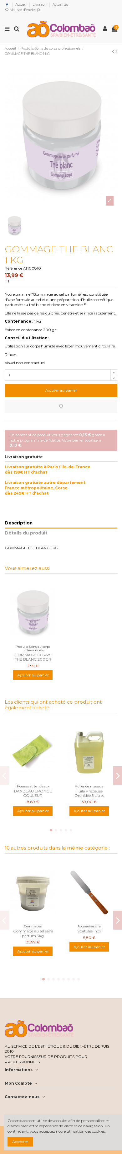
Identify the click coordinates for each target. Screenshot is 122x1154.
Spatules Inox (89, 931)
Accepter (20, 1141)
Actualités (60, 5)
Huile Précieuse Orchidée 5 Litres (89, 793)
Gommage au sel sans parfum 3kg (33, 933)
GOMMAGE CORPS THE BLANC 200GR (32, 657)
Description (19, 522)
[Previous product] (113, 51)
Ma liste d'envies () (25, 10)
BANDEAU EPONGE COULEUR (33, 793)
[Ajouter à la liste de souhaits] (61, 406)
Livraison (40, 5)
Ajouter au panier (61, 390)
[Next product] (116, 51)
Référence (13, 268)
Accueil (21, 5)
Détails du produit (26, 532)
